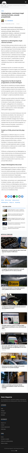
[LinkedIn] (22, 196)
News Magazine (6, 397)
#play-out (11, 202)
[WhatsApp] (17, 196)
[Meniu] (25, 2)
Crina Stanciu (10, 20)
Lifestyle (3, 410)
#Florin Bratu (8, 200)
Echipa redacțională (5, 427)
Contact (2, 425)
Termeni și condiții (5, 439)
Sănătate (3, 415)
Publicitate (3, 429)
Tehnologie (3, 412)
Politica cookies (4, 443)
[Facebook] (11, 196)
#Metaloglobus (4, 202)
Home (2, 437)
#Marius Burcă (15, 200)
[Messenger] (8, 196)
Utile (2, 11)
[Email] (19, 196)
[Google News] (6, 196)
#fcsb (2, 200)
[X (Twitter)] (14, 196)
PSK (16, 450)
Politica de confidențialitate (7, 441)
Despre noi (3, 422)
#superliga (17, 202)
